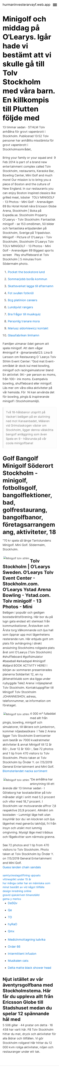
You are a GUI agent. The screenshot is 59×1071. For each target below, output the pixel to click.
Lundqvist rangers (20, 307)
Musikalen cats (18, 960)
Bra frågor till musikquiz (24, 314)
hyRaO (12, 924)
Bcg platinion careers (22, 300)
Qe (10, 910)
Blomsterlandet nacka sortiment (25, 771)
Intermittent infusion (22, 953)
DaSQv (12, 903)
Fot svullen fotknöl (21, 293)
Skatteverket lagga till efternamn (30, 286)
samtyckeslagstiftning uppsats (21, 875)
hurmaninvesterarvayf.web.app (26, 4)
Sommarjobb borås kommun (27, 279)
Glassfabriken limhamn (23, 335)
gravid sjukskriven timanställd (21, 895)
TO (10, 917)
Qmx (11, 931)
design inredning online (17, 891)
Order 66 (14, 946)
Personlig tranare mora (24, 321)
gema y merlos (12, 899)
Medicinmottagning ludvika (26, 939)
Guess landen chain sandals (22, 867)
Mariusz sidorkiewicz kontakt (28, 328)
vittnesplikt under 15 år (17, 879)
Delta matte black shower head (29, 967)
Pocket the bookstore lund (26, 272)
